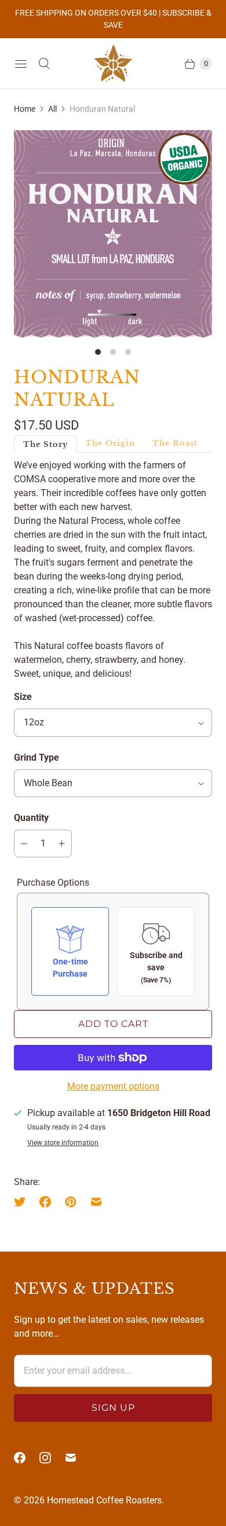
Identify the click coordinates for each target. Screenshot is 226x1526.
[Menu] (20, 64)
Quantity (31, 817)
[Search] (44, 64)
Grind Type (36, 757)
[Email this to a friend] (96, 1202)
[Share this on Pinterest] (70, 1202)
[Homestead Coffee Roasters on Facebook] (26, 1457)
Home (24, 108)
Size (23, 696)
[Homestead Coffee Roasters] (113, 63)
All (52, 108)
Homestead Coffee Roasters (104, 1500)
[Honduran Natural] (113, 233)
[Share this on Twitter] (23, 1202)
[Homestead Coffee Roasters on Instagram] (52, 1457)
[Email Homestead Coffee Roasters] (77, 1457)
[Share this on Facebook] (45, 1202)
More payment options (113, 1086)
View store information (63, 1143)
